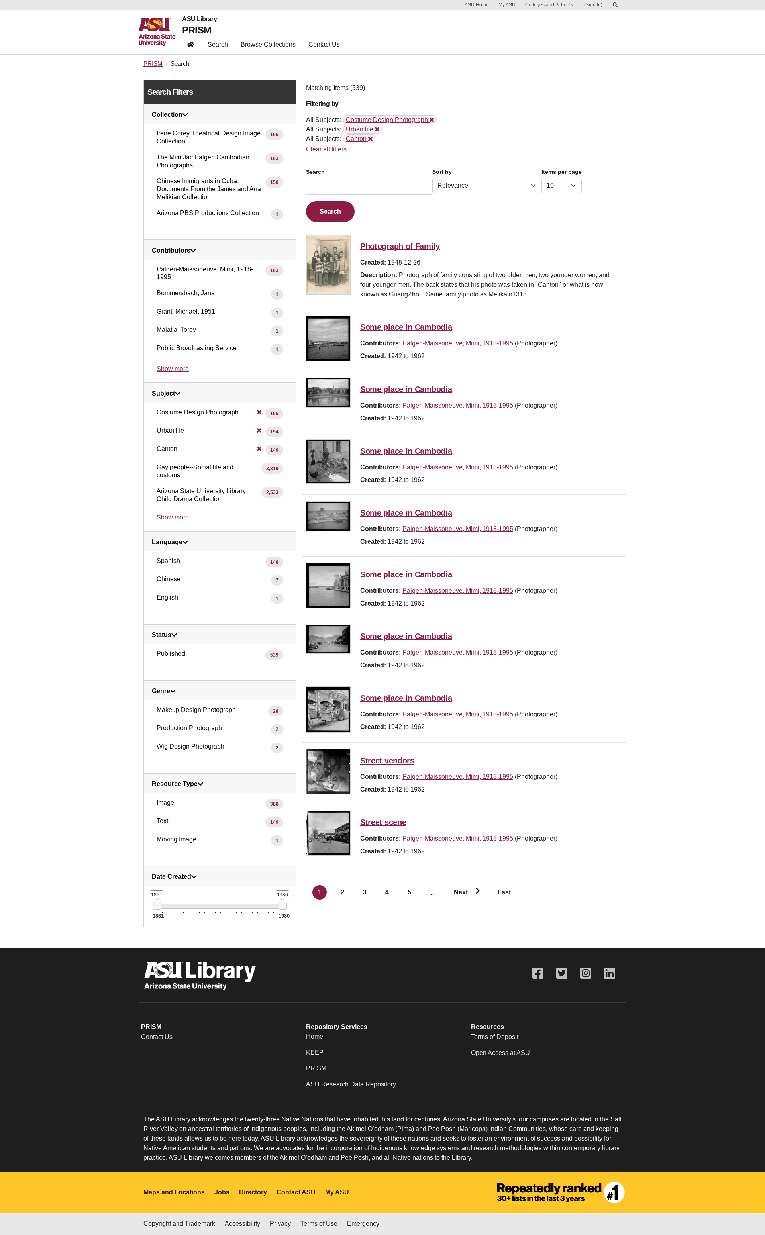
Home (314, 1036)
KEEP (315, 1052)
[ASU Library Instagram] (586, 973)
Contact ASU (296, 1192)
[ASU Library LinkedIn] (610, 973)
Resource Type (175, 784)
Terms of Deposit (494, 1036)
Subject (163, 393)
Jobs (222, 1192)
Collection (167, 115)
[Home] (160, 32)
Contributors (171, 250)
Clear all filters (326, 149)
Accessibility (242, 1223)
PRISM (196, 30)
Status (161, 635)
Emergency (363, 1223)
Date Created (171, 877)
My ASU (507, 5)
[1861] (157, 906)
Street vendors (387, 760)
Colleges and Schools (549, 5)
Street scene (383, 822)
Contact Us (324, 44)
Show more (173, 368)
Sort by (442, 172)
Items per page (561, 172)
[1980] (282, 906)
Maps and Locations (174, 1192)
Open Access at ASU (500, 1052)
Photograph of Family (400, 246)
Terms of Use (318, 1223)
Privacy (280, 1223)
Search (218, 44)
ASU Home (477, 5)
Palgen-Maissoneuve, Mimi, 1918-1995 (457, 343)
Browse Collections (268, 44)
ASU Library (199, 19)
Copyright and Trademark (179, 1223)
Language (167, 542)
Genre (161, 691)
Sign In (593, 4)
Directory (253, 1192)
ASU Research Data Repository (351, 1084)
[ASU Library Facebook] (538, 973)
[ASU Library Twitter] (562, 973)
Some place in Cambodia (406, 327)
